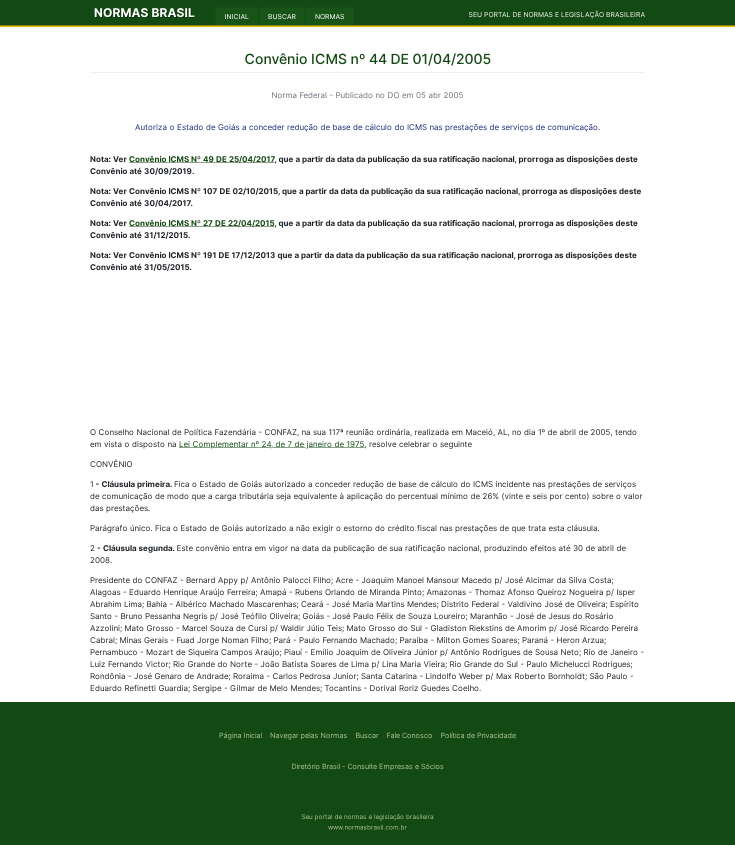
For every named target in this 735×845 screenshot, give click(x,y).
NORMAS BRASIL (144, 13)
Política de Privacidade (478, 735)
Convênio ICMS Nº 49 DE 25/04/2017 (201, 159)
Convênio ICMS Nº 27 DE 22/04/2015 (201, 223)
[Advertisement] (367, 351)
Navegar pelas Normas (309, 735)
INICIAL (236, 16)
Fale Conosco (409, 735)
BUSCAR (282, 16)
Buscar (367, 735)
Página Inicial (240, 735)
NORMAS (329, 16)
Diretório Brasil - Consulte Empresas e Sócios (368, 766)
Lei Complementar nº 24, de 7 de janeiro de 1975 (271, 444)
